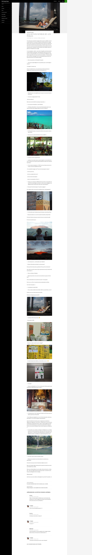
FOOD (2, 10)
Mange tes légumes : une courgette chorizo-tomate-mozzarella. (37, 487)
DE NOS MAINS (4, 16)
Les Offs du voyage (30, 32)
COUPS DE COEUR (4, 12)
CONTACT (59, 1)
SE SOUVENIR (3, 14)
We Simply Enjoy (5, 1)
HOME (63, 1)
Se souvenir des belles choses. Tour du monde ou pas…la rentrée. (37, 483)
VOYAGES (3, 8)
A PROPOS (55, 1)
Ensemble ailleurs (4, 18)
